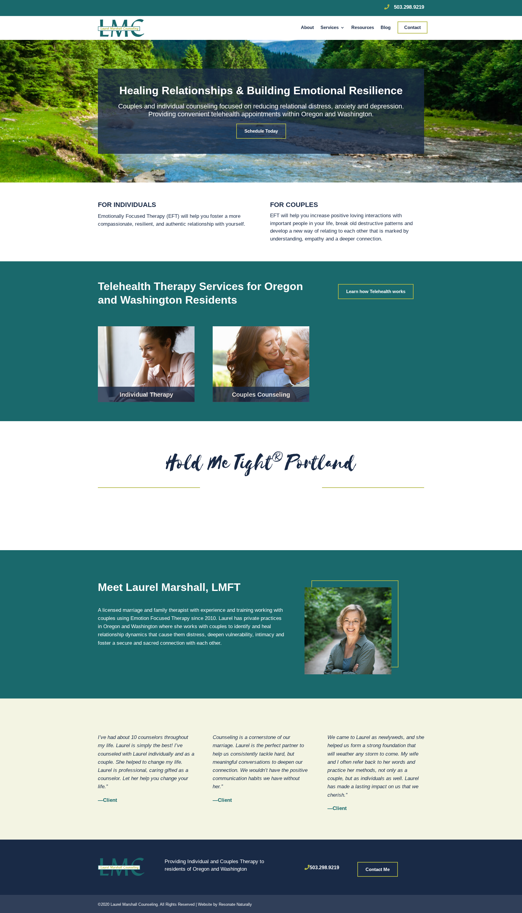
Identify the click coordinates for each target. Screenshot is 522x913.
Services (330, 27)
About (307, 27)
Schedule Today (261, 131)
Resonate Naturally (235, 904)
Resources (362, 27)
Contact (412, 27)
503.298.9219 (324, 867)
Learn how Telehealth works (375, 291)
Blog (386, 27)
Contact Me (378, 869)
